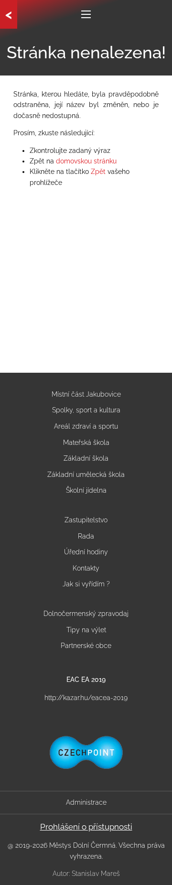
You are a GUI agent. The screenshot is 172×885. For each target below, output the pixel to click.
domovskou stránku (86, 161)
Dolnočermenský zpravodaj (86, 613)
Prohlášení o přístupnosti (86, 826)
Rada (86, 536)
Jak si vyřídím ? (86, 584)
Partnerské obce (86, 645)
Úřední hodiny (86, 552)
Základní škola (86, 458)
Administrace (86, 802)
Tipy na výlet (86, 630)
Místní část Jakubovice (86, 394)
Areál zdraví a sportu (86, 426)
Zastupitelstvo (86, 520)
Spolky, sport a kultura (86, 410)
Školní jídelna (86, 490)
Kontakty (86, 568)
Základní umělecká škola (86, 474)
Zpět (98, 171)
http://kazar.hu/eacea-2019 (86, 698)
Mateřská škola (86, 442)
